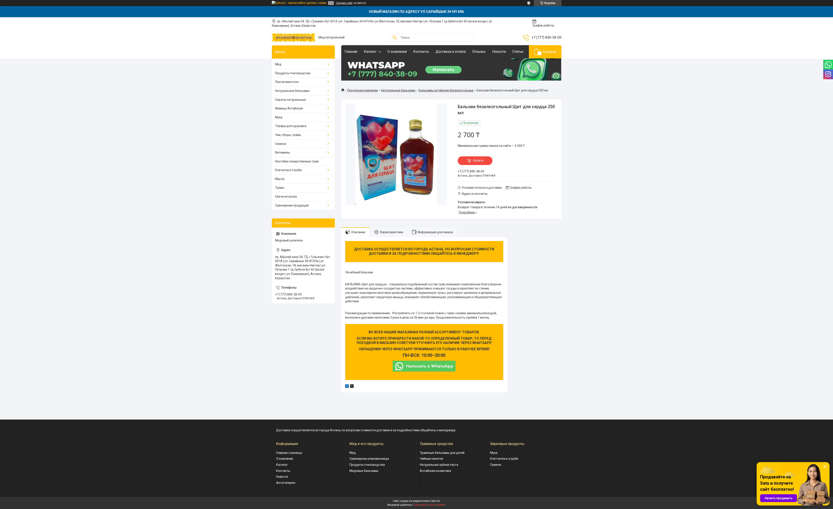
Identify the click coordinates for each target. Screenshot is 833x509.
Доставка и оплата (451, 52)
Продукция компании (362, 90)
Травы (279, 187)
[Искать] (395, 37)
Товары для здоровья (291, 126)
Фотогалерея (285, 482)
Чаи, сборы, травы (288, 135)
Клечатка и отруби (288, 170)
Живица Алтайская (289, 108)
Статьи (517, 52)
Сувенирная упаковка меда (369, 458)
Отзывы (479, 52)
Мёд (352, 452)
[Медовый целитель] (293, 37)
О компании (397, 52)
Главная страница (289, 452)
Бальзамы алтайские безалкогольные (446, 90)
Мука (278, 117)
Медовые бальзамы (363, 471)
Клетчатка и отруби (504, 458)
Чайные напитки (431, 458)
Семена (280, 143)
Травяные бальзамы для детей (442, 452)
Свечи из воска (286, 196)
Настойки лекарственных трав (297, 161)
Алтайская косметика (435, 471)
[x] (352, 386)
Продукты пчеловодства (292, 73)
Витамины (282, 152)
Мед (278, 64)
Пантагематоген (287, 82)
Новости (499, 52)
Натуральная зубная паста (439, 464)
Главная (350, 52)
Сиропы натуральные (290, 99)
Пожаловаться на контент (429, 504)
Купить (478, 160)
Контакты (421, 52)
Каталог (370, 52)
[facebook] (347, 386)
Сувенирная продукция (292, 205)
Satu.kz (435, 500)
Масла (279, 179)
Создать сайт (344, 3)
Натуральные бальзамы (398, 90)
